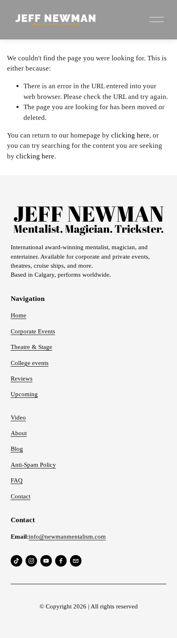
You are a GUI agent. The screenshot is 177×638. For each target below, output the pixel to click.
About (19, 433)
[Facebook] (61, 561)
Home (18, 315)
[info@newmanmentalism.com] (76, 561)
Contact (20, 496)
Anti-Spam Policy (33, 464)
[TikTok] (16, 561)
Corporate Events (33, 331)
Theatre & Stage (31, 347)
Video (18, 417)
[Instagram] (31, 561)
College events (30, 363)
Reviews (22, 378)
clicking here (130, 135)
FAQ (17, 480)
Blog (17, 448)
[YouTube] (46, 561)
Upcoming (24, 394)
